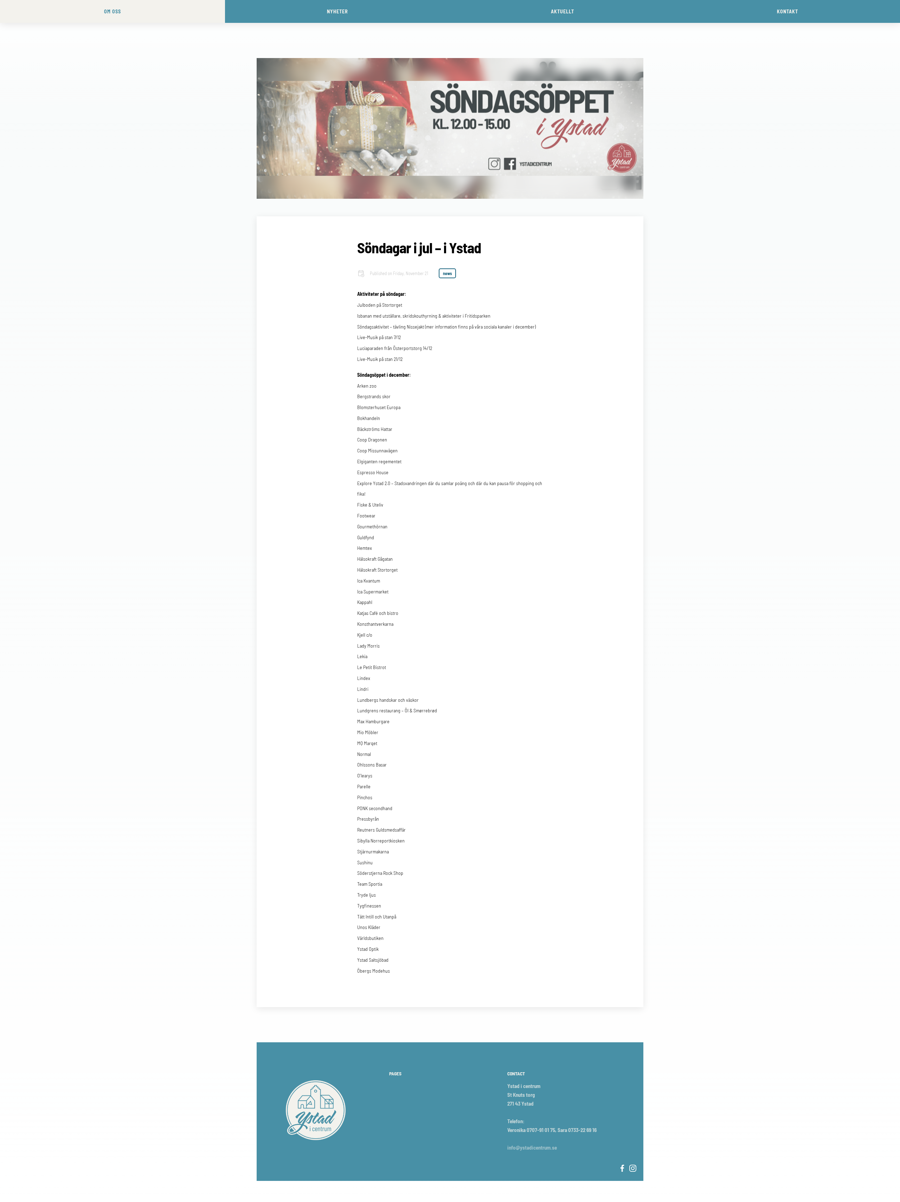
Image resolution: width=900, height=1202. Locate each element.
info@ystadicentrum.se (532, 1147)
